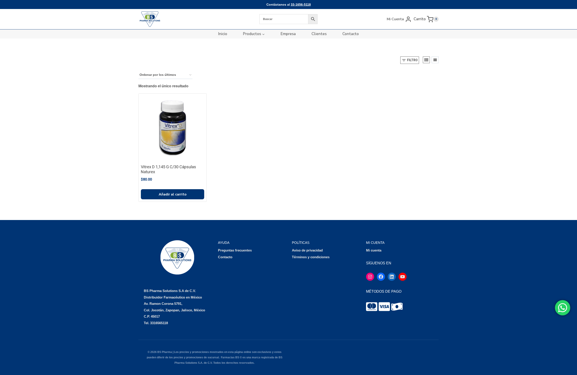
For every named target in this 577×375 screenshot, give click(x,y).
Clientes (319, 33)
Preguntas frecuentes (235, 250)
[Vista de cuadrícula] (426, 59)
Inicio (222, 33)
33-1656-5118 (301, 4)
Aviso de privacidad (307, 250)
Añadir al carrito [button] (173, 194)
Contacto (350, 33)
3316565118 (159, 323)
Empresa (288, 33)
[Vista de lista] (435, 59)
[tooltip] (371, 306)
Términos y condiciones (311, 257)
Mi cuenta (373, 250)
